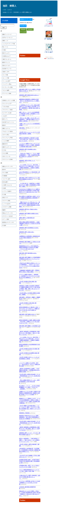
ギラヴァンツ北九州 (7, 216)
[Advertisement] (29, 43)
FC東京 (4, 50)
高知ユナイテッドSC (7, 213)
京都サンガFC (5, 71)
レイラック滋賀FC (7, 191)
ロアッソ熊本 (5, 219)
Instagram (30, 29)
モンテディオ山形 (6, 112)
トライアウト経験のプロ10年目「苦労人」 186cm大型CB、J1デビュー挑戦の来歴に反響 (29, 364)
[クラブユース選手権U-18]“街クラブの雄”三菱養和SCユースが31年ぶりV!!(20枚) (29, 483)
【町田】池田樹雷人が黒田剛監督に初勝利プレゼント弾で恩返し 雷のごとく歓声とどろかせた (29, 333)
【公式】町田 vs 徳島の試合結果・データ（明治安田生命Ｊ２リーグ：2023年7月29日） (29, 423)
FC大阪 (4, 194)
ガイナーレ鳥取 (6, 200)
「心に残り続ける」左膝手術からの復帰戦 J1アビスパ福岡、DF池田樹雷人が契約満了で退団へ (29, 185)
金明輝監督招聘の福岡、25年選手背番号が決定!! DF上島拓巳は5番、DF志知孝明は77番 (29, 461)
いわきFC (4, 116)
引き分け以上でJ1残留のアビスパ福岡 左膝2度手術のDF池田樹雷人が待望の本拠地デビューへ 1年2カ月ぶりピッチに (29, 191)
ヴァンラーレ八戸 (6, 103)
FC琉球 (4, 225)
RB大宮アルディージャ (8, 122)
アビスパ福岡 (5, 90)
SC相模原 (4, 175)
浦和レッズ (5, 40)
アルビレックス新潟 (7, 131)
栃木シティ (5, 119)
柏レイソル (5, 46)
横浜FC (4, 125)
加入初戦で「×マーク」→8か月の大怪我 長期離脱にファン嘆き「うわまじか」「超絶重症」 (29, 387)
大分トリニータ (6, 156)
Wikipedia (23, 29)
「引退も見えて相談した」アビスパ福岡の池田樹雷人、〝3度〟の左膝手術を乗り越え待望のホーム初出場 (29, 155)
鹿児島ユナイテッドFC (8, 222)
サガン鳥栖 (5, 153)
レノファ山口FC (6, 203)
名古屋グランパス (6, 68)
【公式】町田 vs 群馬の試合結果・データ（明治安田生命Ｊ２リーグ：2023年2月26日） (29, 376)
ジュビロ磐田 (5, 140)
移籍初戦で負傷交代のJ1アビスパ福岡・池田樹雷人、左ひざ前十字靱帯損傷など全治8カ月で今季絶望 (29, 417)
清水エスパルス (6, 65)
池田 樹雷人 (22, 128)
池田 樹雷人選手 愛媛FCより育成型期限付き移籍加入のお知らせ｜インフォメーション (29, 259)
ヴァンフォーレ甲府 (7, 137)
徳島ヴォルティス (6, 147)
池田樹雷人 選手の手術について (27, 160)
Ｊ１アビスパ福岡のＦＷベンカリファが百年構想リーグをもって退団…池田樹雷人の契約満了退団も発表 (29, 145)
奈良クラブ (5, 197)
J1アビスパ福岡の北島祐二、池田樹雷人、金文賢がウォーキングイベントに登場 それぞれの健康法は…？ (29, 276)
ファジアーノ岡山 (6, 84)
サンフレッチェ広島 (7, 87)
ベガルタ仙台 (5, 106)
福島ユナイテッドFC (7, 166)
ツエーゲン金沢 (6, 178)
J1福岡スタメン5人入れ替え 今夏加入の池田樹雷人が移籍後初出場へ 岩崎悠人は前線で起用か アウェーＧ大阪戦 (29, 393)
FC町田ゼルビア (6, 56)
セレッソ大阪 (5, 78)
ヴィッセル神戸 (6, 81)
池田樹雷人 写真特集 (24, 413)
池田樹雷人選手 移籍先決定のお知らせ (29, 95)
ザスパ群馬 (5, 172)
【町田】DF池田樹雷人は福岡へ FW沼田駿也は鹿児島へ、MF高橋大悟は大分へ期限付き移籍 (29, 370)
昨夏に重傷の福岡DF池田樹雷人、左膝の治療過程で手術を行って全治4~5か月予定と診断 (29, 223)
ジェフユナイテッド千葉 (8, 43)
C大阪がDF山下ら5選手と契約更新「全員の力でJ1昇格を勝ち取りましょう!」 (29, 477)
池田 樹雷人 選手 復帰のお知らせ (27, 314)
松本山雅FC (5, 182)
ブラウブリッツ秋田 (7, 109)
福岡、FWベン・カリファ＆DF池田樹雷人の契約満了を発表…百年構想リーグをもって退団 (29, 114)
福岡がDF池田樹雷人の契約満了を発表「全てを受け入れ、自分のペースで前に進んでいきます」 (29, 139)
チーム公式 (23, 31)
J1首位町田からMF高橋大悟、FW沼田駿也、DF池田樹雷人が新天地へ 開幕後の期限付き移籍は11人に (29, 450)
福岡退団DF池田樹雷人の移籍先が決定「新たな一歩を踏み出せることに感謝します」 (29, 101)
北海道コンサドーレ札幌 (8, 100)
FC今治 (4, 150)
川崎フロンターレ (6, 59)
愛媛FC (4, 210)
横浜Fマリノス (6, 62)
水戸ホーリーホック (7, 37)
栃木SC (4, 169)
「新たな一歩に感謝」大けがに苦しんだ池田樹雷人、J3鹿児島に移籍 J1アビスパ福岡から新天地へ (29, 119)
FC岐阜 (4, 188)
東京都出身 (23, 25)
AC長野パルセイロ (7, 185)
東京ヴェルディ (6, 53)
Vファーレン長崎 (6, 93)
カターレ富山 (5, 134)
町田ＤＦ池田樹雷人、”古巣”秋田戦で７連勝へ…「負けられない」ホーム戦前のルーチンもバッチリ (29, 440)
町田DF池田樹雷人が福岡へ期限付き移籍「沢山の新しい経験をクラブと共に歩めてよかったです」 (29, 322)
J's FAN (4, 12)
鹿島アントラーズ (6, 34)
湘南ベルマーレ (6, 128)
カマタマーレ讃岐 (6, 206)
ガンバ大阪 (5, 74)
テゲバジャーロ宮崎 (7, 159)
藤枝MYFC (5, 144)
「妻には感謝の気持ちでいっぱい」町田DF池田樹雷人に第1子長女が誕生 (29, 382)
